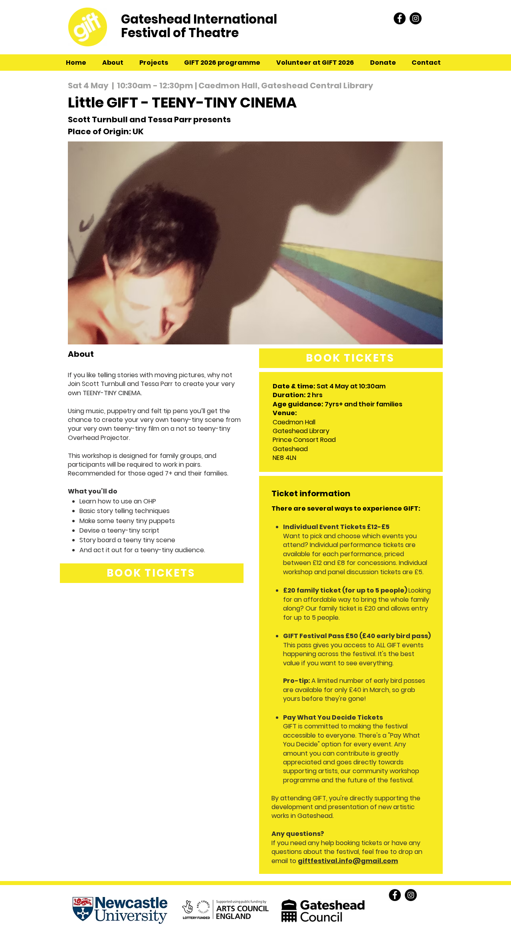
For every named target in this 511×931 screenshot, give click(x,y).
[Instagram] (416, 18)
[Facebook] (400, 18)
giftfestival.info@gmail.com (348, 860)
